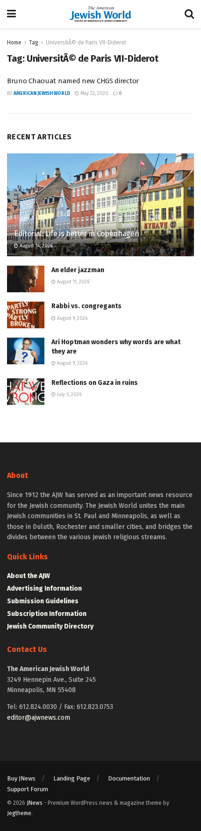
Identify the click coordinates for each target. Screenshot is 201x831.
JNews (35, 803)
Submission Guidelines (43, 601)
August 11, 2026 (72, 282)
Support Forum (27, 789)
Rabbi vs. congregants (86, 306)
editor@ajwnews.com (38, 718)
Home (14, 42)
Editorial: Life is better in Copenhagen (76, 233)
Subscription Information (46, 614)
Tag (33, 42)
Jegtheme (19, 813)
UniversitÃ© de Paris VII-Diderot (86, 42)
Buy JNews (21, 778)
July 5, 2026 (68, 394)
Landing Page (71, 778)
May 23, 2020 (93, 93)
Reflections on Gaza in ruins (94, 383)
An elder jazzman (77, 270)
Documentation (129, 778)
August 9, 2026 (71, 318)
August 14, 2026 (35, 246)
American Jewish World (42, 93)
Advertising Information (44, 589)
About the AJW (28, 576)
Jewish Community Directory (50, 626)
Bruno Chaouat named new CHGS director (73, 81)
